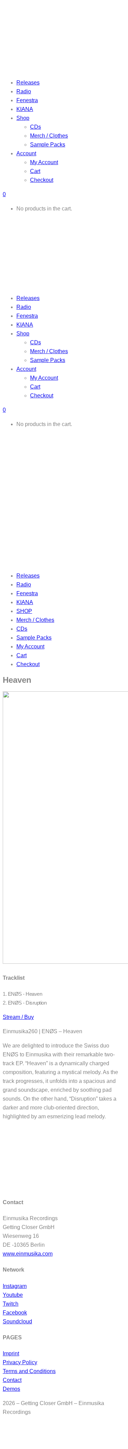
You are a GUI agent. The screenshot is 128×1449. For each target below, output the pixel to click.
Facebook (15, 1313)
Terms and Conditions (29, 1371)
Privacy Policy (20, 1362)
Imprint (11, 1353)
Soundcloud (17, 1321)
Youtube (13, 1295)
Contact (12, 1380)
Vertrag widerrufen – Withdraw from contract (53, 1433)
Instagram (15, 1286)
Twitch (10, 1304)
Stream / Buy (18, 1017)
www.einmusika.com (28, 1254)
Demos (11, 1389)
